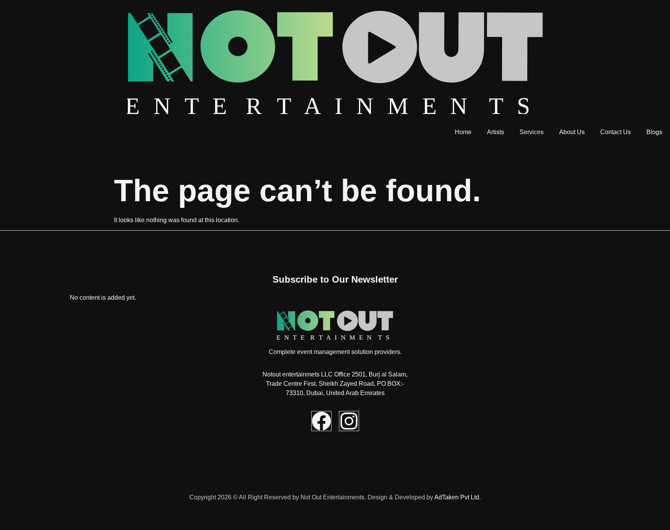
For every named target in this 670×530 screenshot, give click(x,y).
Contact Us (615, 132)
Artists (495, 132)
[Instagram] (349, 421)
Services (532, 132)
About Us (572, 132)
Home (463, 132)
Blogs (654, 132)
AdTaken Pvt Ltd (456, 497)
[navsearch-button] (2, 155)
